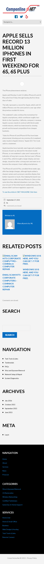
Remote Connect (8, 537)
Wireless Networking (9, 497)
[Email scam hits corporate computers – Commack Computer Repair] (12, 262)
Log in (7, 435)
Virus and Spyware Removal (15, 370)
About (4, 463)
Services (5, 467)
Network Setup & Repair (13, 374)
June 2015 (8, 412)
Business (5, 525)
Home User (6, 518)
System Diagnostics (12, 378)
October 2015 (10, 405)
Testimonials (9, 363)
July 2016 (8, 401)
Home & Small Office (9, 522)
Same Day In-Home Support (12, 505)
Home (4, 459)
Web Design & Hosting (10, 529)
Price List (5, 475)
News (4, 471)
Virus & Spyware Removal (11, 489)
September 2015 (11, 408)
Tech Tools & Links (11, 359)
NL (7, 203)
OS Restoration (7, 493)
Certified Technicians (9, 501)
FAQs (7, 367)
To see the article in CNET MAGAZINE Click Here (19, 192)
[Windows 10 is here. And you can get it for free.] (32, 259)
